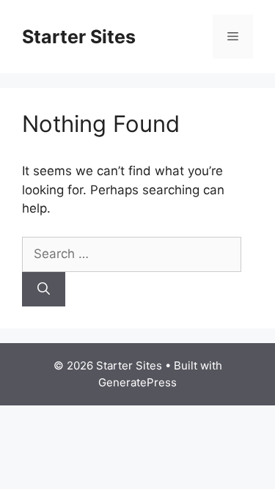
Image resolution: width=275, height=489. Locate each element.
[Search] (43, 289)
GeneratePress (137, 382)
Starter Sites (79, 37)
